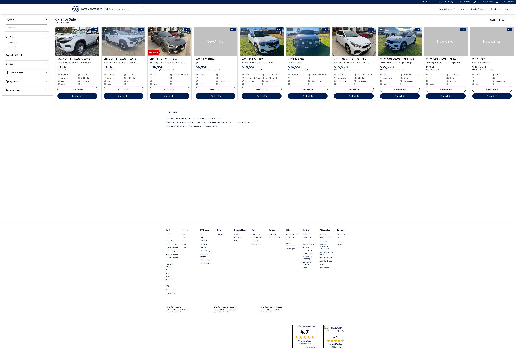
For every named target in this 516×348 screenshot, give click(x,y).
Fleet (305, 268)
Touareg (169, 261)
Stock (461, 9)
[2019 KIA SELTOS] (262, 41)
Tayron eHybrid (172, 258)
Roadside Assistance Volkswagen (324, 246)
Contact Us (77, 96)
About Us (340, 237)
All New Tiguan (171, 244)
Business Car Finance (307, 263)
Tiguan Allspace (172, 251)
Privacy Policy (171, 290)
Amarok (220, 234)
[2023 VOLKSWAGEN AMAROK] (77, 41)
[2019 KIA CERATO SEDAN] (354, 41)
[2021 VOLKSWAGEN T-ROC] (400, 41)
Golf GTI (186, 237)
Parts (322, 264)
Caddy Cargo (256, 234)
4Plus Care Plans (326, 258)
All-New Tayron (172, 254)
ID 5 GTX (169, 276)
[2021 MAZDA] (308, 41)
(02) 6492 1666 (176, 312)
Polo (184, 244)
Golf (184, 234)
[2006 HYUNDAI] (216, 41)
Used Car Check (326, 261)
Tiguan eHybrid (172, 247)
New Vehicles (445, 9)
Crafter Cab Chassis (290, 238)
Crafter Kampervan (290, 244)
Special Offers (477, 9)
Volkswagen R (291, 249)
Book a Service (325, 237)
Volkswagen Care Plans (326, 253)
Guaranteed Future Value (308, 252)
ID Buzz (203, 247)
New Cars (306, 234)
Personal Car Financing (307, 257)
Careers (340, 244)
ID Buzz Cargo (205, 251)
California (272, 234)
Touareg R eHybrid (170, 265)
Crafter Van (255, 241)
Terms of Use (171, 293)
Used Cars (306, 241)
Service (494, 9)
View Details (77, 89)
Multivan (237, 237)
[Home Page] (40, 9)
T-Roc (168, 237)
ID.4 (167, 270)
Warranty (323, 241)
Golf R (185, 241)
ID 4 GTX (169, 280)
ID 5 (167, 273)
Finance (306, 247)
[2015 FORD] (492, 41)
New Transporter (257, 237)
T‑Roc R (169, 241)
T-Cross (168, 234)
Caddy (236, 234)
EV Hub (340, 241)
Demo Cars (307, 237)
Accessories (324, 268)
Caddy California (275, 237)
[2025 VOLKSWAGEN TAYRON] (446, 41)
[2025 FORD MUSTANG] (169, 41)
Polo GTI (186, 247)
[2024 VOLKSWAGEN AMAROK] (123, 41)
